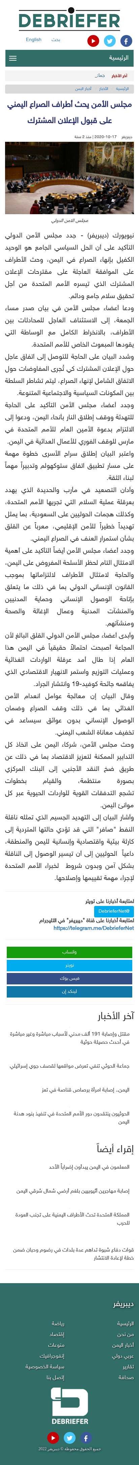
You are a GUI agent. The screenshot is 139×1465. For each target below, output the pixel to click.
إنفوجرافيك (52, 1356)
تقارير (128, 1367)
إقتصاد (57, 1335)
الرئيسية (119, 58)
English (33, 40)
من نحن (125, 1335)
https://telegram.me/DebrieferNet (94, 928)
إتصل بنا (55, 1378)
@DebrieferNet (114, 911)
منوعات (56, 1345)
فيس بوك (70, 978)
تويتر (69, 965)
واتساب (69, 952)
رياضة (58, 1324)
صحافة (126, 1378)
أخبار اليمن (83, 89)
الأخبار (103, 89)
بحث (56, 40)
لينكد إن (69, 992)
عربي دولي (123, 1356)
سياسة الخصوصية (45, 1367)
